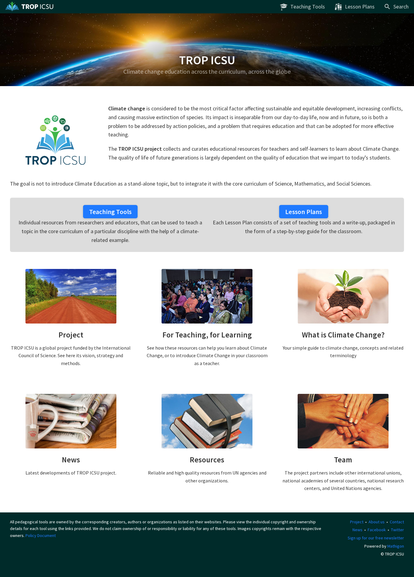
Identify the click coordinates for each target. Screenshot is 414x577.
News (357, 529)
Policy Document (40, 535)
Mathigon (395, 546)
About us (377, 522)
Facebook (377, 529)
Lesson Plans (303, 211)
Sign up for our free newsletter (376, 538)
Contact (397, 522)
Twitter (397, 529)
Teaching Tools (110, 211)
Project (356, 522)
